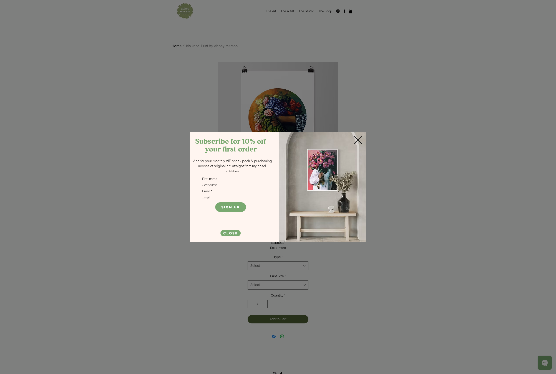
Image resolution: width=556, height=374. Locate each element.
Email (206, 191)
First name (209, 178)
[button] (230, 233)
